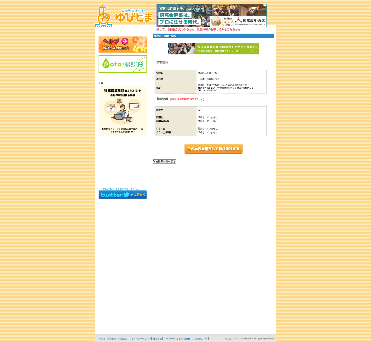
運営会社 (157, 338)
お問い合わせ (183, 338)
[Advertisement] (123, 161)
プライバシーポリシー (140, 338)
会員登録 (111, 338)
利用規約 (122, 338)
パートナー (169, 338)
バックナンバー (199, 338)
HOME (102, 338)
